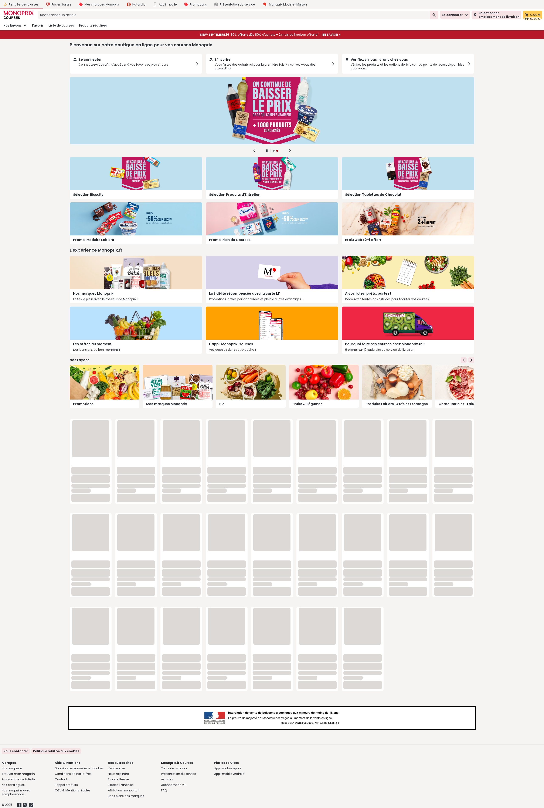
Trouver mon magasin (18, 774)
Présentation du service (178, 774)
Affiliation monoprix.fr (124, 790)
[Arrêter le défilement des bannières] (267, 151)
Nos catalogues (13, 785)
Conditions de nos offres (73, 774)
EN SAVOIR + (331, 35)
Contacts (62, 779)
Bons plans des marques (126, 796)
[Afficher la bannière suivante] (290, 151)
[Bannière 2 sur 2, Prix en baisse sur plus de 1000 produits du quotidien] (272, 110)
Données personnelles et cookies (79, 768)
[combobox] (234, 14)
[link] (56, 751)
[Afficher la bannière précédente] (254, 151)
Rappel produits (66, 785)
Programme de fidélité (18, 779)
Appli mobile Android (229, 774)
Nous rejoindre (118, 774)
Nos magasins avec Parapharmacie (16, 792)
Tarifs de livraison (174, 768)
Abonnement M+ (173, 785)
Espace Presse (118, 779)
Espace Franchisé (121, 785)
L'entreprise (116, 768)
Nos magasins (12, 768)
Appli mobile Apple (227, 768)
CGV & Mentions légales (72, 790)
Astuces (167, 779)
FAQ (164, 790)
